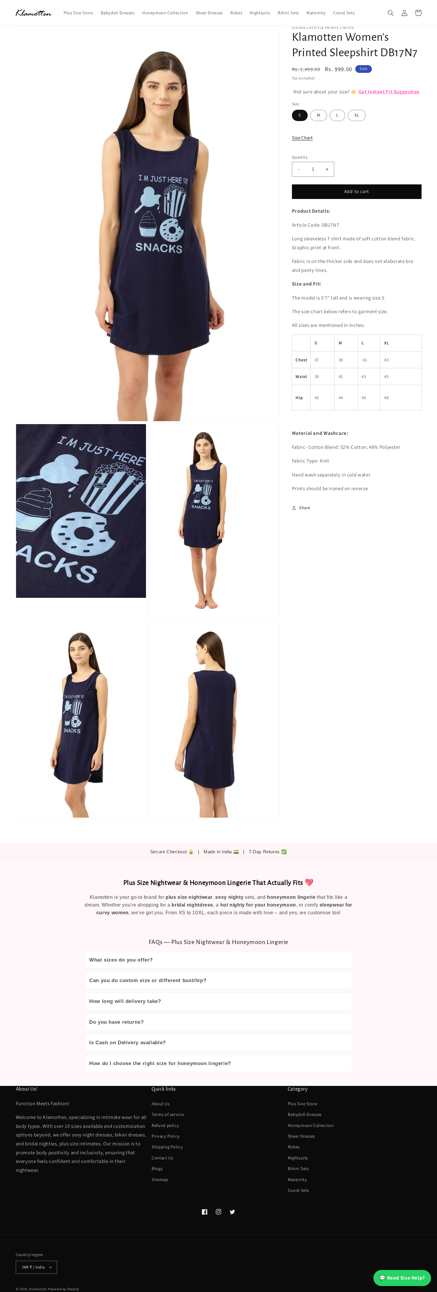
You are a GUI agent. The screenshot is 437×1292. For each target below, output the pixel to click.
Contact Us (162, 1158)
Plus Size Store (302, 1103)
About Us (160, 1103)
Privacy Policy (166, 1136)
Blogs (157, 1168)
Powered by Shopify (63, 1289)
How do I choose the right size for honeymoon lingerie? (160, 1063)
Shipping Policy (167, 1147)
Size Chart (302, 138)
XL (356, 115)
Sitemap (160, 1179)
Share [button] (304, 508)
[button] (391, 13)
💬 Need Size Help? (402, 1277)
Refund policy (165, 1125)
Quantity (299, 157)
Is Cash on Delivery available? (127, 1042)
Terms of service (168, 1114)
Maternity (297, 1179)
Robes (294, 1147)
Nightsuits (298, 1158)
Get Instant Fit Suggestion (389, 92)
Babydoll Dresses (305, 1114)
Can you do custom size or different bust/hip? (147, 980)
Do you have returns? (116, 1022)
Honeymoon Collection (311, 1125)
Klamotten (38, 1289)
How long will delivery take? (125, 1001)
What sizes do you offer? (121, 960)
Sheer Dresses (301, 1136)
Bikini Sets (298, 1168)
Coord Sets (298, 1190)
